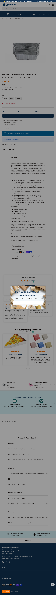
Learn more (49, 1)
